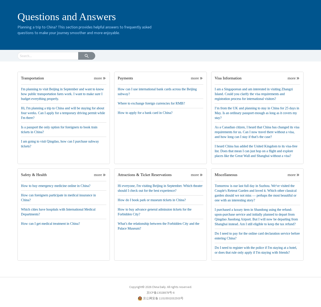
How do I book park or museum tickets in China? (152, 200)
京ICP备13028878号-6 (160, 293)
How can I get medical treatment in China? (50, 223)
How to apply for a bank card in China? (145, 113)
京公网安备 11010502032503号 (163, 298)
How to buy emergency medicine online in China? (55, 186)
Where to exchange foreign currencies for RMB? (151, 103)
